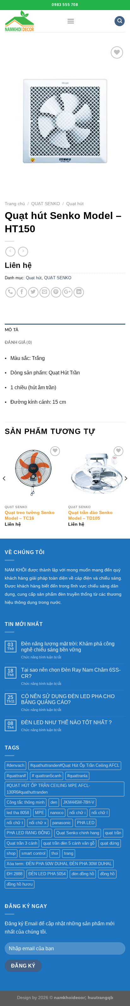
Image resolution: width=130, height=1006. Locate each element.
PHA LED (85, 822)
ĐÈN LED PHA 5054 (47, 873)
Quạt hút (75, 203)
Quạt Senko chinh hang (77, 832)
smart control (33, 853)
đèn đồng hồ (83, 873)
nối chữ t (15, 822)
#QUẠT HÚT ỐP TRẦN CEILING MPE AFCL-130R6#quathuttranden (48, 788)
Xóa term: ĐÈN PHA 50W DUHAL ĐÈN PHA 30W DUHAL (59, 863)
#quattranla (77, 775)
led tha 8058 (18, 812)
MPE (39, 812)
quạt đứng (109, 843)
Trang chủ (15, 203)
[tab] (65, 330)
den (53, 802)
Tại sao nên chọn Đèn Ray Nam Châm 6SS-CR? (71, 673)
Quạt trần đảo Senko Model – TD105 (90, 515)
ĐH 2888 (14, 873)
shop (11, 853)
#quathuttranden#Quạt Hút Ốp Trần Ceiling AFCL (74, 765)
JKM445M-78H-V (78, 802)
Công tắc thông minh (25, 802)
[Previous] (4, 491)
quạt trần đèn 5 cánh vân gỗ (68, 843)
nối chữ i (77, 812)
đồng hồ (107, 873)
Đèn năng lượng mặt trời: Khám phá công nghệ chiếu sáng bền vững (68, 646)
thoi (54, 853)
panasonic (61, 822)
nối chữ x (37, 822)
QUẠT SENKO (45, 203)
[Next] (125, 491)
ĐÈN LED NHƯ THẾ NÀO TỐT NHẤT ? (66, 722)
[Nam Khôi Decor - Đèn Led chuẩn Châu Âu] (31, 21)
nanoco (56, 812)
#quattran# (16, 775)
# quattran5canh (46, 775)
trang (68, 853)
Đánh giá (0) (18, 342)
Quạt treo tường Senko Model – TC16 (30, 515)
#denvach (15, 765)
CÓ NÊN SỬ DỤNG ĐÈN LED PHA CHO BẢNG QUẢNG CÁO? (68, 699)
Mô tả (11, 330)
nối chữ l (100, 812)
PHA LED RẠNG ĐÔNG (28, 832)
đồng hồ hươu (19, 884)
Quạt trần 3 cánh (22, 843)
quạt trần (113, 832)
